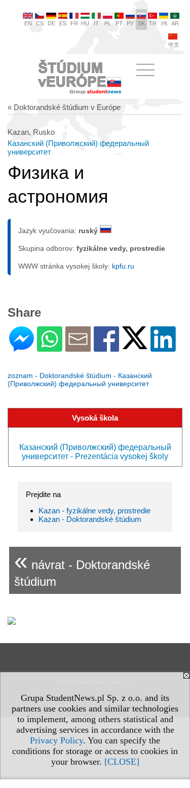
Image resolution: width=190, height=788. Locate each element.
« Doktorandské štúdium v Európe (64, 107)
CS (40, 23)
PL (107, 23)
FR (74, 23)
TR (153, 23)
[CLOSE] (121, 762)
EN (28, 23)
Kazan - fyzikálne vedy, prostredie (94, 510)
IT (96, 23)
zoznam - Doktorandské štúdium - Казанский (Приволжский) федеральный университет (80, 379)
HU (85, 23)
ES (62, 23)
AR (175, 23)
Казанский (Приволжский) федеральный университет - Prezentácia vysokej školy (95, 452)
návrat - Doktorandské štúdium (82, 567)
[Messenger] (21, 347)
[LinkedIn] (163, 347)
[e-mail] (78, 347)
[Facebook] (106, 347)
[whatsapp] (49, 347)
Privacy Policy (56, 740)
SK (141, 23)
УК (164, 23)
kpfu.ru (123, 266)
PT (119, 23)
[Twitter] (134, 345)
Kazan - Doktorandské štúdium (90, 519)
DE (51, 23)
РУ (130, 23)
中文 (173, 45)
